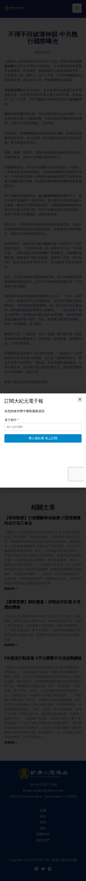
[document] (43, 440)
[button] (80, 399)
